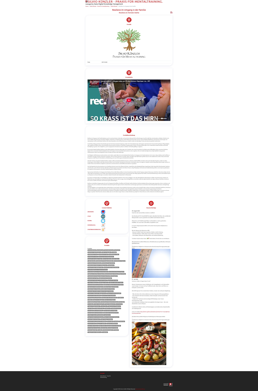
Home (86, 6)
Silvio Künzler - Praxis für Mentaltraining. (99, 6)
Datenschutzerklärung (140, 389)
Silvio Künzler (114, 6)
